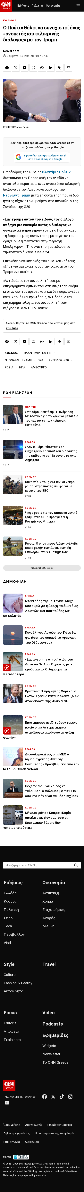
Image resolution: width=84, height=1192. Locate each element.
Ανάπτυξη (50, 893)
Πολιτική (37, 5)
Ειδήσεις (23, 5)
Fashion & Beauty (18, 983)
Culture (9, 974)
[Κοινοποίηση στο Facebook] (7, 68)
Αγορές (48, 918)
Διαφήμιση (32, 1142)
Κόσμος (10, 901)
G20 (40, 360)
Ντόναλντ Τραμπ (16, 195)
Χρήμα (47, 901)
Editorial (10, 1023)
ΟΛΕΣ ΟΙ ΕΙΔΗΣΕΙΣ (42, 567)
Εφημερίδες (55, 1035)
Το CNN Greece (55, 1062)
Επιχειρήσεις (53, 909)
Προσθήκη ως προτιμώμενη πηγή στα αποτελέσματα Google (45, 157)
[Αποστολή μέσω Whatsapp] (42, 68)
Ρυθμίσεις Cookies (59, 1125)
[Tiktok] (61, 1096)
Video (48, 1012)
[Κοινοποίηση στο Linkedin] (51, 68)
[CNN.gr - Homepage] (6, 6)
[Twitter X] (53, 1096)
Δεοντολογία (33, 1125)
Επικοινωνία (12, 1142)
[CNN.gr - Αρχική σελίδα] (9, 1085)
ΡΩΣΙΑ (9, 367)
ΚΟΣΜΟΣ (9, 20)
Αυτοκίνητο (13, 991)
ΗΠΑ (22, 367)
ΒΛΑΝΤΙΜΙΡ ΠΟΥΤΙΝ (37, 353)
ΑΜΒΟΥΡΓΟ (39, 367)
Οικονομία (53, 5)
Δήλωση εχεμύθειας (17, 1133)
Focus (10, 1012)
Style (9, 964)
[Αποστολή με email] (68, 68)
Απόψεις (11, 1031)
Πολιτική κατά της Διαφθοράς (55, 1133)
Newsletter (51, 1054)
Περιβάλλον (14, 934)
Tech (8, 926)
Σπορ (8, 918)
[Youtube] (7, 1102)
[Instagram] (70, 1096)
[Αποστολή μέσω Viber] (33, 68)
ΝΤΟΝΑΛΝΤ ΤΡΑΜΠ (18, 360)
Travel (49, 964)
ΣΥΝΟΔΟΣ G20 (59, 360)
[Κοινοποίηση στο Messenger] (25, 68)
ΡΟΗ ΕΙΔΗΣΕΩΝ (17, 393)
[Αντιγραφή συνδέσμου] (59, 68)
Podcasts (52, 1024)
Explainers (12, 1040)
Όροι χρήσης (12, 1125)
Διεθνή (48, 926)
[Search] (76, 865)
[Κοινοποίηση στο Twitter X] (16, 68)
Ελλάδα (10, 893)
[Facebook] (44, 1096)
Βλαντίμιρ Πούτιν (56, 172)
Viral (7, 943)
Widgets (49, 1046)
